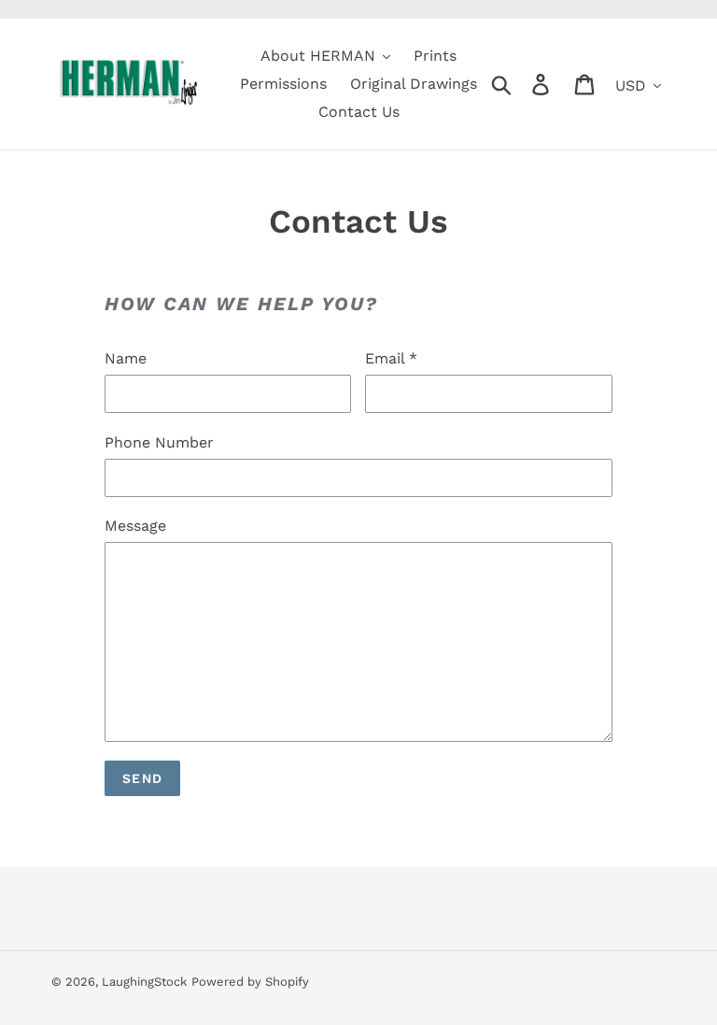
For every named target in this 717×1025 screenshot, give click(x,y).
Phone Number (159, 442)
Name (126, 358)
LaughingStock (144, 982)
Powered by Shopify (250, 982)
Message (135, 525)
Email (391, 358)
